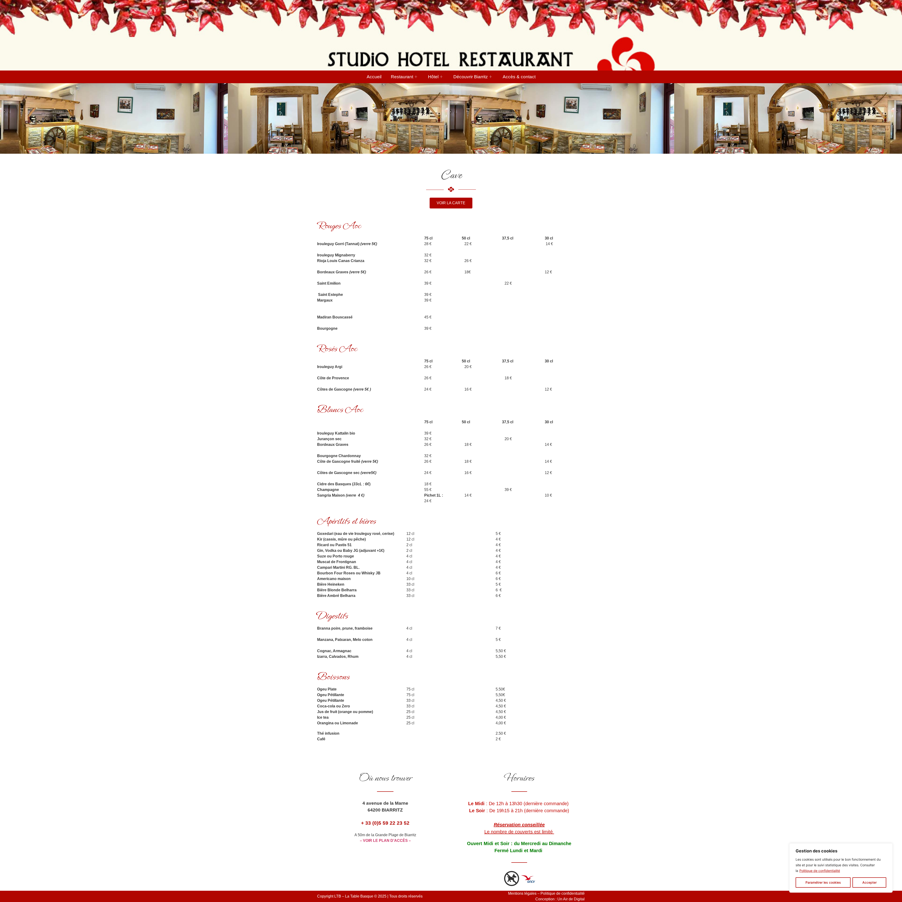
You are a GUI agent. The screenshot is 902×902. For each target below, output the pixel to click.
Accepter (869, 882)
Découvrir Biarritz (470, 76)
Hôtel (433, 76)
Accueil (374, 76)
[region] (841, 868)
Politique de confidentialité (819, 871)
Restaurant (402, 76)
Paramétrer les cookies (823, 882)
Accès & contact (519, 76)
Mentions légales (522, 893)
